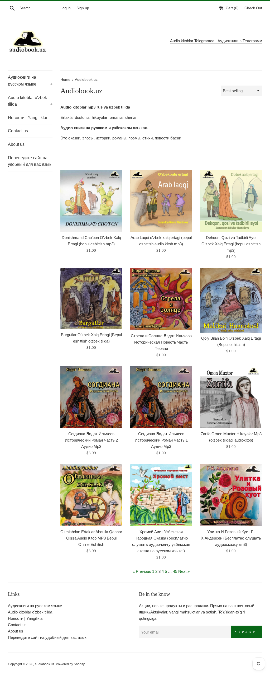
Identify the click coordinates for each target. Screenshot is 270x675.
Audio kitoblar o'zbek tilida (30, 101)
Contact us (18, 131)
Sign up (82, 8)
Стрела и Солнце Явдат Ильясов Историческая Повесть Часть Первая (161, 342)
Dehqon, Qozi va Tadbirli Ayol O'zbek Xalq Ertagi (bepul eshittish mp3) (231, 243)
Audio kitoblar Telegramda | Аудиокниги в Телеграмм (216, 41)
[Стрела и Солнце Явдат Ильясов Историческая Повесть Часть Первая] (161, 299)
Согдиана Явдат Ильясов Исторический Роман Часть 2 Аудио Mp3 (91, 440)
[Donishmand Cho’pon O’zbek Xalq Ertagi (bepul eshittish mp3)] (91, 201)
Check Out (253, 8)
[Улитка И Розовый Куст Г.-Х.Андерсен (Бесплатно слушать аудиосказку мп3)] (231, 495)
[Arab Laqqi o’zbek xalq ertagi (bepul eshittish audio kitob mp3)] (161, 201)
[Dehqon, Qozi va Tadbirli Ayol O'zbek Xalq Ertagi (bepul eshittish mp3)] (231, 201)
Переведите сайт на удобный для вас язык (29, 161)
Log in (65, 8)
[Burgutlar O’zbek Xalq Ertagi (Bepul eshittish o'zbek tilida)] (91, 298)
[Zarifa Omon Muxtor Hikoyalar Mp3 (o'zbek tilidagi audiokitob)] (231, 397)
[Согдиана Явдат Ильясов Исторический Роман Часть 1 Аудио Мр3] (161, 397)
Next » (184, 571)
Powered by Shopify (70, 664)
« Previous (142, 571)
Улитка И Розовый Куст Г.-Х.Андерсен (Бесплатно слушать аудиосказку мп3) (231, 538)
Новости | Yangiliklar (27, 117)
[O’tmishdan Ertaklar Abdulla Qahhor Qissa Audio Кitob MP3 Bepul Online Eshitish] (91, 495)
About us (16, 144)
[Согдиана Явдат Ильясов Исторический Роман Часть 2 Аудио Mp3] (91, 397)
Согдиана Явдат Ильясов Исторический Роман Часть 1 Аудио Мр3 (161, 440)
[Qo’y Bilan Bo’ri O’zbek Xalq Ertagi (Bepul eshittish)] (231, 300)
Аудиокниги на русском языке (30, 80)
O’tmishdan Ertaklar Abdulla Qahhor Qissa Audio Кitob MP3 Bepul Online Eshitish (91, 538)
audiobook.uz (44, 664)
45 (175, 571)
